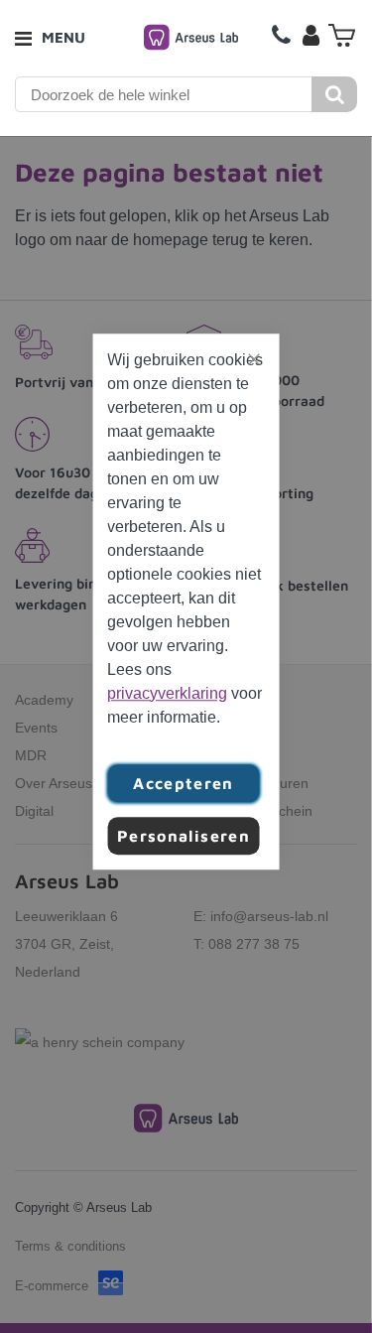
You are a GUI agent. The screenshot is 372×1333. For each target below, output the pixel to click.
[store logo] (191, 37)
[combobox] (164, 94)
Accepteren (183, 783)
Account (310, 35)
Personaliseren (183, 836)
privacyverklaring (167, 693)
